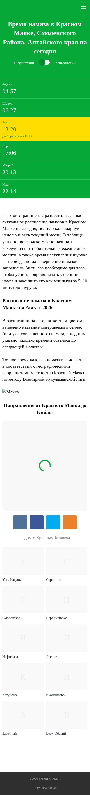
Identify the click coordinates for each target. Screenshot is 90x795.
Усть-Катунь (11, 580)
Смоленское (11, 618)
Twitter (53, 522)
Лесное (51, 657)
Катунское (10, 695)
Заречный (9, 733)
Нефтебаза (10, 657)
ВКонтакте (20, 522)
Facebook (37, 522)
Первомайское (57, 618)
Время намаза (23, 8)
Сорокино (53, 580)
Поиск (72, 9)
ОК (70, 522)
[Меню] (84, 9)
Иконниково (55, 695)
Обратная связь (45, 787)
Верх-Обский (56, 733)
